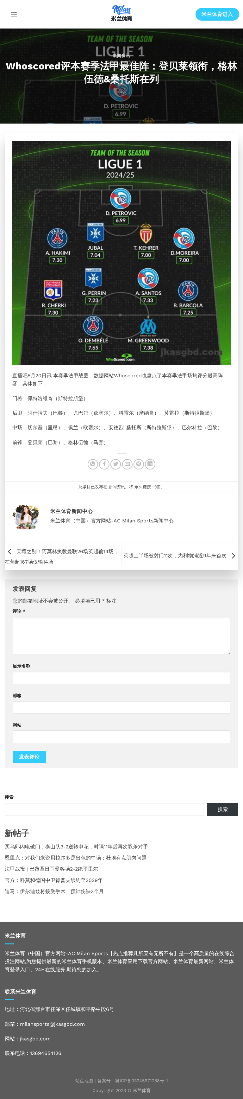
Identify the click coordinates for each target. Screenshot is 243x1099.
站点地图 (84, 1080)
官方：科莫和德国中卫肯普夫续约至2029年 (54, 880)
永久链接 (142, 486)
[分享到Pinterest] (139, 464)
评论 (19, 611)
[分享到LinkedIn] (150, 464)
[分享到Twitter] (115, 464)
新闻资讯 (121, 55)
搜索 (9, 797)
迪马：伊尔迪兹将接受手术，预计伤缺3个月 (54, 891)
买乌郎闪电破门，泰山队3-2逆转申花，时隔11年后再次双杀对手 (76, 847)
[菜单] (14, 14)
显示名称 (21, 665)
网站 (17, 724)
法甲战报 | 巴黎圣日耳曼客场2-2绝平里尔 (51, 869)
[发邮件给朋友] (127, 464)
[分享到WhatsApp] (93, 464)
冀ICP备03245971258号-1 (141, 1080)
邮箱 (17, 695)
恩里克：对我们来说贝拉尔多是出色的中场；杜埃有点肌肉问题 (75, 858)
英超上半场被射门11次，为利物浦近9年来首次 (175, 556)
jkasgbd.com (35, 1039)
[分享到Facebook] (104, 464)
